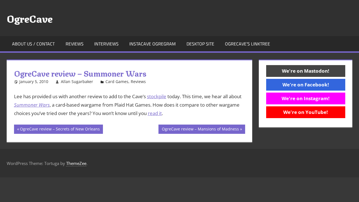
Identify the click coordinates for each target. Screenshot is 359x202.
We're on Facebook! (305, 84)
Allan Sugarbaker (77, 81)
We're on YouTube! (305, 112)
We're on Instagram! (306, 98)
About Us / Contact (33, 43)
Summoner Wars (32, 105)
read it (155, 113)
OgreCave (29, 18)
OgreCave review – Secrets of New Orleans (60, 130)
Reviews (75, 43)
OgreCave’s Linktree (247, 43)
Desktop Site (200, 43)
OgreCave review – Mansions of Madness (200, 130)
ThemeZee (76, 163)
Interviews (106, 43)
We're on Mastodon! (305, 71)
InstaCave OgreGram (152, 43)
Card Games (116, 81)
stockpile (156, 96)
